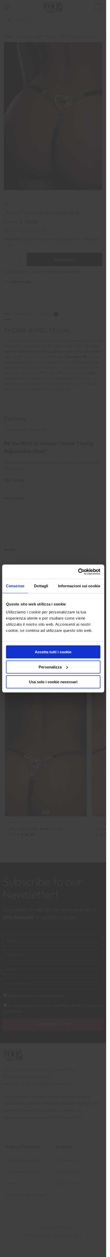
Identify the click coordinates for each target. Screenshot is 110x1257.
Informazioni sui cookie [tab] (79, 586)
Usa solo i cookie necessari (53, 682)
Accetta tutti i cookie (53, 652)
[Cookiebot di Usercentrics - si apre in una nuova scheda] (78, 571)
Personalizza (50, 667)
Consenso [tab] (15, 586)
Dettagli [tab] (41, 586)
